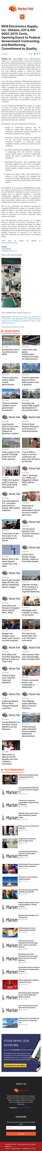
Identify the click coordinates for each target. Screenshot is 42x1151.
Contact (33, 1148)
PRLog (26, 59)
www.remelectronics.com (9, 243)
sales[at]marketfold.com (25, 1107)
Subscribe (21, 1134)
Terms (7, 1148)
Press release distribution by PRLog (12, 327)
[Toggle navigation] (22, 16)
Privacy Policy (16, 1148)
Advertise (26, 1148)
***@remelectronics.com (9, 251)
